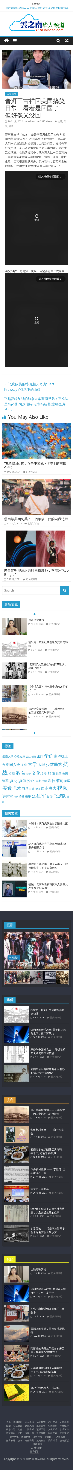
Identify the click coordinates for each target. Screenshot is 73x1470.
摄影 (11, 773)
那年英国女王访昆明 (26, 964)
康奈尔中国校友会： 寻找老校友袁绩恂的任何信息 (48, 1051)
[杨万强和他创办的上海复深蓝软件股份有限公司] (15, 842)
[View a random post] (67, 40)
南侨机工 (61, 756)
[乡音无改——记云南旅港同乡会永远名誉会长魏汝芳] (16, 1226)
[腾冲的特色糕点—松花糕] (16, 1386)
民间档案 (25, 1436)
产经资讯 (52, 1422)
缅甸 (59, 780)
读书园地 (40, 1429)
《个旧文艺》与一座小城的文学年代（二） (30, 7)
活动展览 (40, 1422)
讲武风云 (49, 1436)
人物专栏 (29, 1429)
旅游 (51, 773)
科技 (51, 780)
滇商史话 (64, 1440)
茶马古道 (28, 788)
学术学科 (64, 1429)
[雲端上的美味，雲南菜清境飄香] (16, 1326)
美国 (67, 781)
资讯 (8, 1422)
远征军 (39, 796)
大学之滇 (14, 1436)
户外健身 (64, 1425)
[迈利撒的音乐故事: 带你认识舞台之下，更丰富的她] (16, 1028)
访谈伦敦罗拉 (38, 1269)
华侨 (48, 756)
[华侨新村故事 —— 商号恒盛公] (16, 1128)
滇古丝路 (37, 1436)
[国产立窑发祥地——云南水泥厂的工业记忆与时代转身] (14, 686)
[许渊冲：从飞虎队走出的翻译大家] (15, 821)
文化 (36, 773)
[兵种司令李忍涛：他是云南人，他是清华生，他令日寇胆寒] (15, 862)
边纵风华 (60, 1436)
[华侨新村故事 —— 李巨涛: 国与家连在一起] (16, 1167)
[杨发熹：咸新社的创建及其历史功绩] (14, 620)
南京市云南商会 (40, 1189)
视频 (11, 126)
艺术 (17, 788)
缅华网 (34, 1451)
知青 (45, 781)
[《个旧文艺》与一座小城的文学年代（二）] (14, 664)
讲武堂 (7, 796)
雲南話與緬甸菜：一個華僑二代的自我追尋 (36, 519)
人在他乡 (11, 94)
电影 (39, 781)
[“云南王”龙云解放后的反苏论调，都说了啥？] (14, 642)
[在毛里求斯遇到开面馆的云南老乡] (16, 1307)
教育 (21, 773)
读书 (21, 796)
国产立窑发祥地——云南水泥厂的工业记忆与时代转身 (47, 688)
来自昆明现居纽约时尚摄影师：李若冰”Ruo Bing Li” (36, 572)
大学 (32, 764)
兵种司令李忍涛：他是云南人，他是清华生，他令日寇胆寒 (48, 865)
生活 (8, 1425)
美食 (7, 787)
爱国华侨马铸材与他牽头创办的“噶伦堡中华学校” (48, 1071)
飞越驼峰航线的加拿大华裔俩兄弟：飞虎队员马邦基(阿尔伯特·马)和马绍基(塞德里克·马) (36, 404)
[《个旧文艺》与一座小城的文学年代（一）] (14, 709)
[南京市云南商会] (16, 1187)
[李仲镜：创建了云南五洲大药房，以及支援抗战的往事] (16, 1207)
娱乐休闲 (10, 1429)
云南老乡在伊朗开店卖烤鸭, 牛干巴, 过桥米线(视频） (47, 1151)
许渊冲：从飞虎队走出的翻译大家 (48, 823)
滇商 (13, 780)
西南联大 (49, 788)
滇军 (5, 781)
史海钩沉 (64, 1433)
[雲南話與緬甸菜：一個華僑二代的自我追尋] (36, 481)
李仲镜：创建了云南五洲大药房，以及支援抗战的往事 (48, 1210)
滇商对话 (52, 1440)
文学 (44, 774)
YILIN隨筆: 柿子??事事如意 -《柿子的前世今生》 (35, 465)
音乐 (50, 796)
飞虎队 (60, 796)
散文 (28, 773)
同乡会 (14, 764)
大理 (41, 764)
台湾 (5, 764)
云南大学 (7, 756)
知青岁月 (10, 1440)
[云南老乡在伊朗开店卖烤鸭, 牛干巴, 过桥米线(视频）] (16, 1147)
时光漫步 (13, 957)
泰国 (65, 773)
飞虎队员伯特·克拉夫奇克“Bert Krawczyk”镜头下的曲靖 (29, 387)
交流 (60, 121)
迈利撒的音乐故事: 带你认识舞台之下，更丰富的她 (48, 1031)
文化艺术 (52, 1429)
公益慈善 (17, 1425)
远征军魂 (52, 1433)
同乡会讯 (29, 1422)
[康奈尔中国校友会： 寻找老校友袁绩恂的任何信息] (16, 1047)
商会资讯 (29, 1440)
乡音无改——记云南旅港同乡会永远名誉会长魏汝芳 (48, 1230)
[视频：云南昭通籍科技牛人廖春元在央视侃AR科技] (15, 882)
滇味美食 (40, 1425)
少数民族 (54, 764)
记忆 (20, 1433)
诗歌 (16, 796)
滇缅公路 (26, 780)
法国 (59, 773)
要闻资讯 (17, 1422)
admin (31, 121)
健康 (22, 756)
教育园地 (10, 1433)
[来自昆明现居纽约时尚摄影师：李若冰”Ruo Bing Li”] (36, 533)
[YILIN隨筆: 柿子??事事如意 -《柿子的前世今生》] (36, 425)
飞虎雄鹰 (40, 1433)
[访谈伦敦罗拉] (16, 1267)
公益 (28, 756)
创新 (33, 756)
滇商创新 (40, 1440)
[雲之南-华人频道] (6, 41)
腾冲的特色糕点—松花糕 (45, 1387)
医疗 (40, 756)
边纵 (28, 796)
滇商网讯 (37, 1444)
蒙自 (38, 788)
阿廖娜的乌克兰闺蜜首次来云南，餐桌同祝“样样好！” (48, 1350)
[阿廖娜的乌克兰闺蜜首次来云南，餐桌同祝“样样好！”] (16, 1346)
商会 (24, 765)
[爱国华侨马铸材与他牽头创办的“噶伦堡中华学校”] (16, 1067)
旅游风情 (29, 1425)
